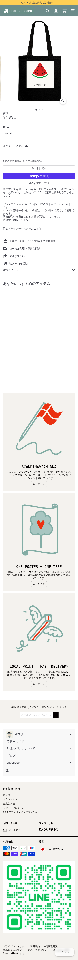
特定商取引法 (50, 946)
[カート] (64, 10)
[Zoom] (62, 101)
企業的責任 (9, 803)
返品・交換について (38, 949)
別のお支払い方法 (39, 183)
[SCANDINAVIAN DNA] (39, 429)
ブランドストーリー (13, 799)
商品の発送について (13, 949)
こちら (37, 228)
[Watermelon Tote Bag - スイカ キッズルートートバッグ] (26, 329)
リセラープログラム (13, 807)
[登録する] (56, 715)
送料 (12, 160)
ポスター (8, 794)
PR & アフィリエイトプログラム (20, 812)
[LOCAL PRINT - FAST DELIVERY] (39, 629)
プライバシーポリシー (15, 946)
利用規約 (35, 946)
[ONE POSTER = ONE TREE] (39, 529)
